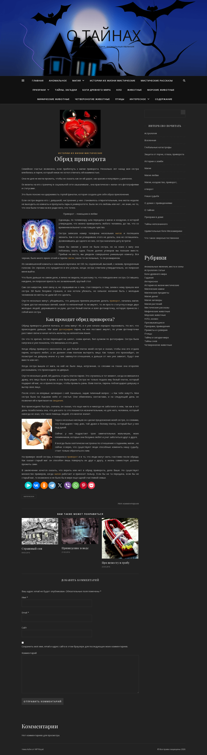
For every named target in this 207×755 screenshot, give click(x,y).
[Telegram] (52, 485)
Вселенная (150, 140)
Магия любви (151, 175)
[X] (59, 485)
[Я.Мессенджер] (28, 485)
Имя (25, 597)
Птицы (119, 99)
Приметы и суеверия (155, 329)
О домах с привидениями (158, 202)
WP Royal (39, 749)
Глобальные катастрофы (157, 147)
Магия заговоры (153, 300)
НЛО (119, 89)
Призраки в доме (153, 216)
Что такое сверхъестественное (161, 237)
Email (25, 612)
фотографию (66, 329)
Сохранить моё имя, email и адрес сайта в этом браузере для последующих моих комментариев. (75, 646)
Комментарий (29, 652)
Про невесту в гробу (116, 563)
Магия (76, 80)
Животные (134, 89)
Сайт (24, 627)
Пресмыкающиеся (154, 322)
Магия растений (153, 303)
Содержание (163, 99)
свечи (71, 257)
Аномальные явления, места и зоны (164, 266)
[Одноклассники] (44, 485)
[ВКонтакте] (36, 485)
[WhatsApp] (75, 485)
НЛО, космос (151, 318)
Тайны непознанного (156, 223)
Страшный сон (32, 548)
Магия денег (151, 296)
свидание (58, 400)
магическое (29, 496)
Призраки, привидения (157, 326)
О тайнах (103, 35)
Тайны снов (150, 341)
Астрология (150, 133)
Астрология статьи (154, 270)
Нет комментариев (128, 503)
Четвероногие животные (92, 99)
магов (119, 233)
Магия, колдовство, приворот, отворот (160, 185)
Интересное (138, 99)
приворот (115, 300)
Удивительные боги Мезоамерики (163, 230)
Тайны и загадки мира (156, 337)
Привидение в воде (75, 548)
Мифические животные (53, 99)
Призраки (39, 89)
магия (58, 473)
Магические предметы (156, 292)
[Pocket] (91, 485)
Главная (37, 80)
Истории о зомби (153, 161)
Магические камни (154, 288)
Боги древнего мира (96, 89)
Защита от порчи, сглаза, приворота (164, 154)
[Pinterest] (83, 485)
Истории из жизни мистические (112, 80)
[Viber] (67, 485)
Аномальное (58, 80)
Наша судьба (151, 195)
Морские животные (160, 89)
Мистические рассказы (157, 80)
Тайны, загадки (66, 89)
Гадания (149, 277)
